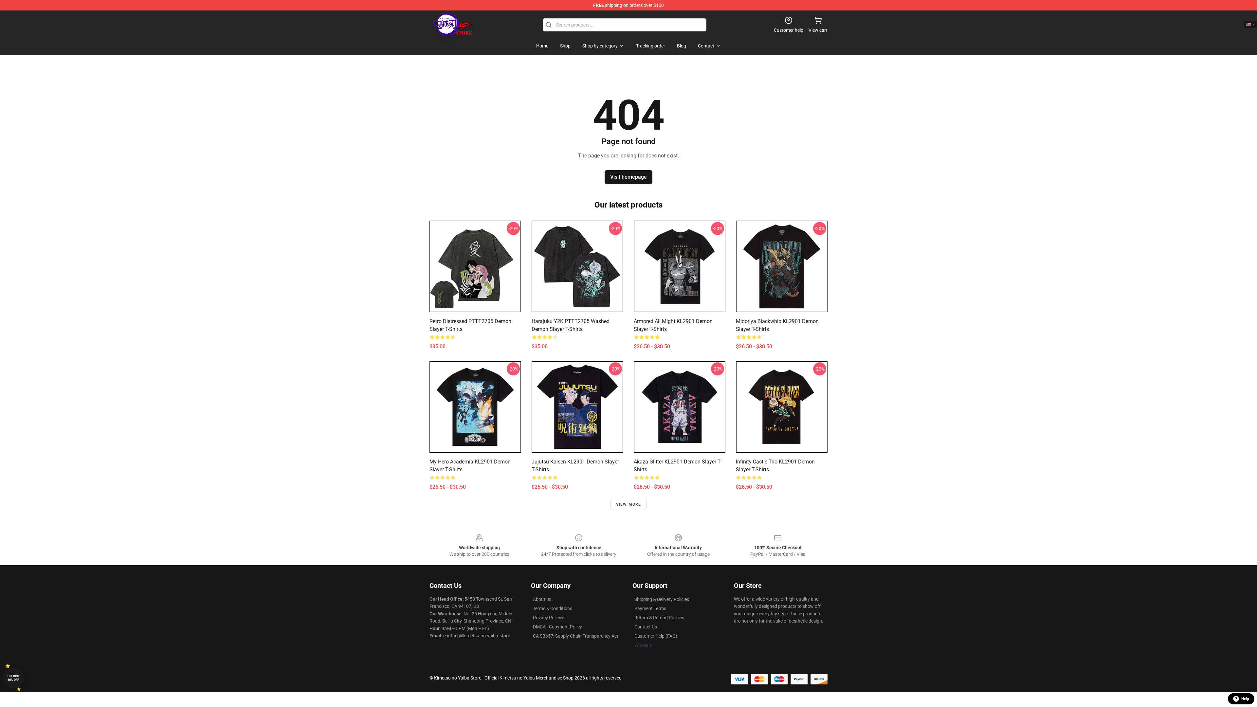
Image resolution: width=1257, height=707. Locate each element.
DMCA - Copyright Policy (557, 626)
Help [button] (1245, 699)
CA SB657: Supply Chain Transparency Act (575, 636)
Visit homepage (628, 177)
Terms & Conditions (552, 608)
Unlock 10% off (13, 678)
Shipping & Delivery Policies (661, 599)
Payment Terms (650, 608)
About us (542, 599)
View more (628, 504)
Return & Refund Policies (659, 617)
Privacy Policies (548, 617)
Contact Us (645, 626)
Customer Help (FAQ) (655, 636)
